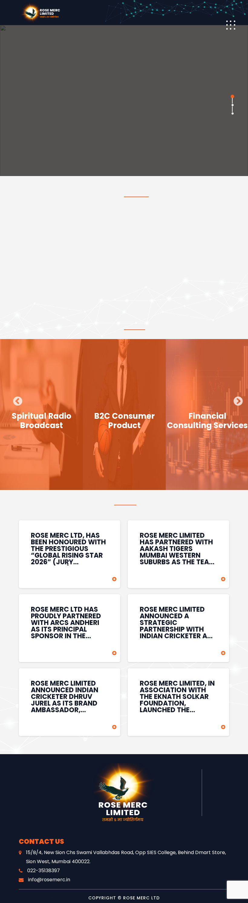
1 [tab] (232, 97)
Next (236, 399)
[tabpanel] (124, 100)
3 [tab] (232, 113)
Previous (15, 399)
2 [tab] (232, 105)
